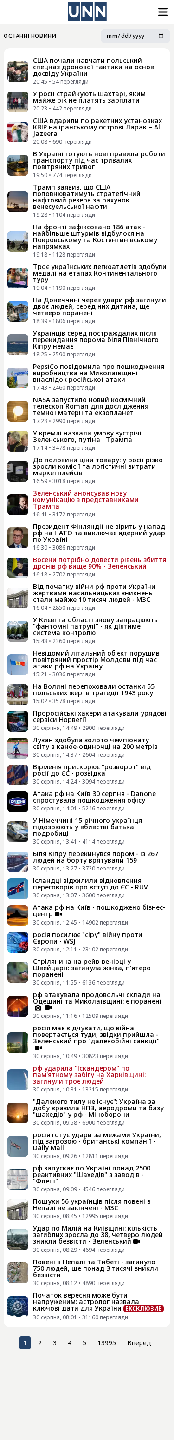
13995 (106, 1342)
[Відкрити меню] (162, 12)
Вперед (139, 1342)
